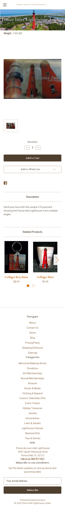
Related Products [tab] (32, 231)
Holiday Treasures (32, 408)
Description (32, 196)
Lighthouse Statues (32, 428)
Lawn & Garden (32, 423)
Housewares (32, 418)
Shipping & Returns (32, 347)
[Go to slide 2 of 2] (33, 285)
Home (32, 332)
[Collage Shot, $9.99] (45, 257)
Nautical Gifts (32, 433)
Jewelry (32, 413)
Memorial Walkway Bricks (32, 363)
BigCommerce (38, 500)
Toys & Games (32, 438)
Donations (32, 368)
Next (57, 259)
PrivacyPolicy (32, 342)
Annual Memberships (32, 378)
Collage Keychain (16, 277)
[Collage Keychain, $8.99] (16, 257)
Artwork (32, 383)
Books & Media (32, 388)
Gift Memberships (32, 373)
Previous (4, 259)
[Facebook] (5, 183)
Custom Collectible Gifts (32, 398)
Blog (32, 337)
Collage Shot (45, 277)
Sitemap (32, 352)
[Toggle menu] (5, 4)
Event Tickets (32, 403)
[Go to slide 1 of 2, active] (28, 285)
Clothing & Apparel (32, 393)
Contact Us (32, 327)
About (32, 322)
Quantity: (32, 141)
